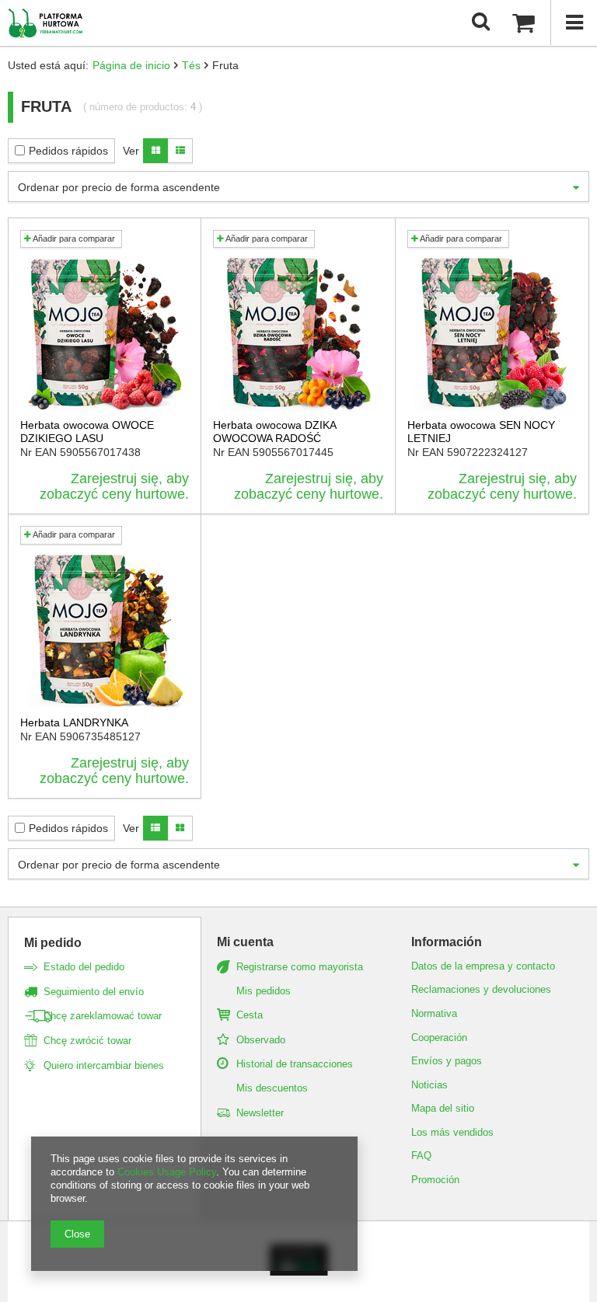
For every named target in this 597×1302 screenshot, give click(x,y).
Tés (191, 65)
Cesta (249, 1015)
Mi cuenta (245, 942)
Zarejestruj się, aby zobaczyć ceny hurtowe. (114, 486)
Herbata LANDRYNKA (74, 722)
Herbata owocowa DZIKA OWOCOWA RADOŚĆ (274, 431)
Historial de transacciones (294, 1064)
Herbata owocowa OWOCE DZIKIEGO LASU (87, 431)
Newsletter (260, 1113)
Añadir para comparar (73, 238)
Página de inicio (131, 65)
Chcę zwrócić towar (87, 1040)
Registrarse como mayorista (299, 967)
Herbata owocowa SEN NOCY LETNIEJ (481, 431)
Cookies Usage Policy (166, 1172)
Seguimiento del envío (94, 991)
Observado (260, 1040)
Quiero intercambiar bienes (104, 1065)
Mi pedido (53, 942)
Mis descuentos (272, 1088)
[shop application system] (299, 1271)
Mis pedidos (263, 991)
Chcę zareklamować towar (103, 1016)
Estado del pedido (84, 967)
